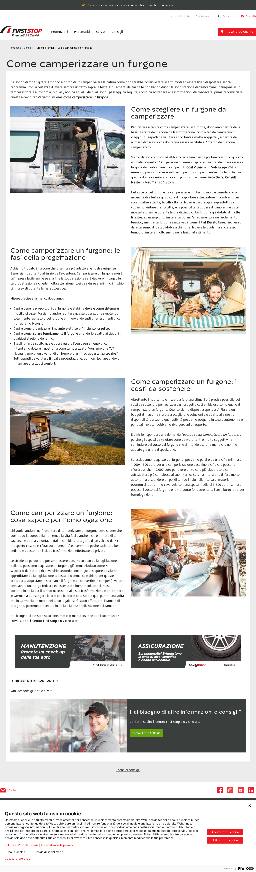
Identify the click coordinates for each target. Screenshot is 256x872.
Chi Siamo (202, 16)
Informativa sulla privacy (57, 845)
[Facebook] (219, 790)
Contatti (251, 16)
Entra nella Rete (180, 16)
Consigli (117, 32)
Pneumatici (82, 32)
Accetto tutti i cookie (225, 832)
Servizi (101, 32)
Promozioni (59, 32)
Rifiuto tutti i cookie (225, 840)
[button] (237, 32)
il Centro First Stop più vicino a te (54, 621)
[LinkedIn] (251, 790)
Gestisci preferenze (17, 858)
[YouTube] (240, 790)
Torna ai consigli (128, 770)
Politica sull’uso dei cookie (21, 845)
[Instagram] (230, 790)
